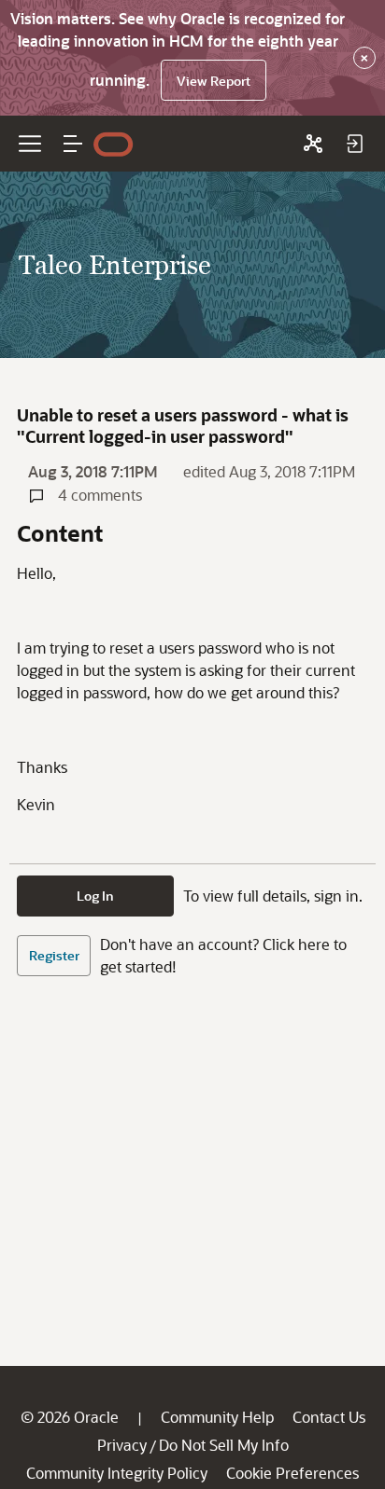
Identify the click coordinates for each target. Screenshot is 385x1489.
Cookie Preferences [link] (292, 1472)
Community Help (217, 1417)
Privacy (122, 1445)
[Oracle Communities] (313, 143)
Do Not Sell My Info (224, 1445)
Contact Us (328, 1417)
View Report (213, 81)
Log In (95, 895)
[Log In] (354, 144)
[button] (72, 143)
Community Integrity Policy (116, 1472)
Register (54, 955)
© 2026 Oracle (70, 1417)
